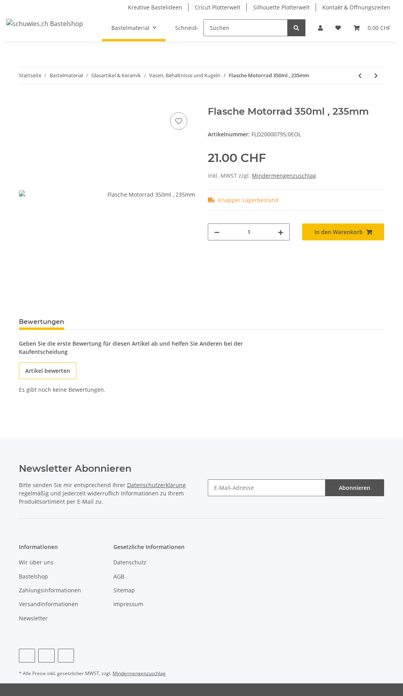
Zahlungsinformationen (50, 590)
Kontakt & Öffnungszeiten (356, 7)
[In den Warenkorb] (25, 101)
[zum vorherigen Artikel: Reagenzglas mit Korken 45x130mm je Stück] (360, 75)
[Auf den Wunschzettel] (178, 121)
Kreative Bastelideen (155, 7)
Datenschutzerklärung (156, 485)
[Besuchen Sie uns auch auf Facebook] (27, 656)
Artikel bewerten (47, 370)
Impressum (128, 604)
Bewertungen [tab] (41, 322)
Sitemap (124, 590)
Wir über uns (36, 562)
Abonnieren (354, 487)
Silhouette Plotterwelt (281, 7)
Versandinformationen (48, 604)
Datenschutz (129, 562)
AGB (118, 576)
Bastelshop (33, 576)
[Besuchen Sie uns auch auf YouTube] (46, 656)
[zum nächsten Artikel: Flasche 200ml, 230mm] (376, 75)
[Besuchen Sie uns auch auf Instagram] (66, 656)
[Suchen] (296, 27)
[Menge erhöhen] (280, 232)
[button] (320, 27)
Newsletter (33, 618)
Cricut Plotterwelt (217, 7)
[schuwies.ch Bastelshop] (44, 23)
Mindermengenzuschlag (284, 175)
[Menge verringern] (217, 232)
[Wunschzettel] (338, 27)
